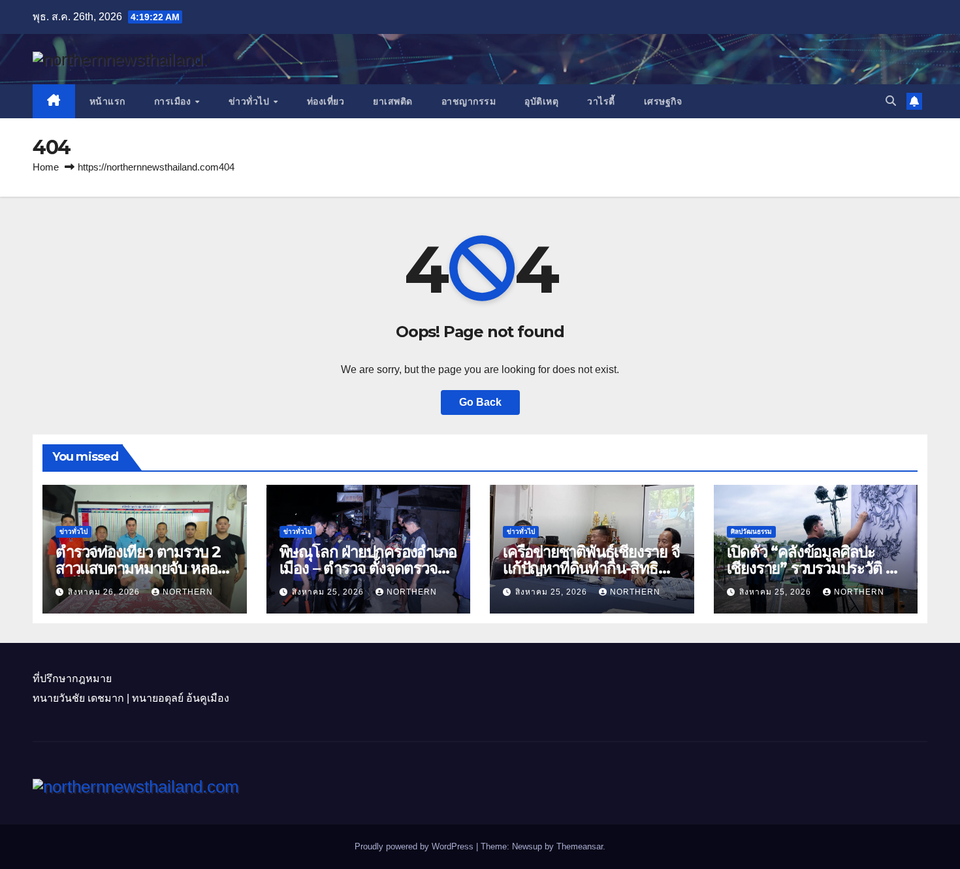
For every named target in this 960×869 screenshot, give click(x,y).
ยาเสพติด (393, 101)
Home (46, 166)
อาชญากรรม (468, 101)
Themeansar (579, 846)
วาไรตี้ (601, 101)
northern (188, 592)
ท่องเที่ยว (326, 101)
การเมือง (174, 101)
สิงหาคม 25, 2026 (329, 592)
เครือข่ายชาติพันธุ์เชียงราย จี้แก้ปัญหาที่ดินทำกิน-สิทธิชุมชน (591, 568)
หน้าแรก (107, 101)
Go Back (480, 402)
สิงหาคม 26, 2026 (105, 592)
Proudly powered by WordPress (415, 846)
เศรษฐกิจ (663, 101)
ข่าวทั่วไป (250, 101)
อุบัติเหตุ (541, 101)
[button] (891, 101)
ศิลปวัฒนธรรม (751, 531)
